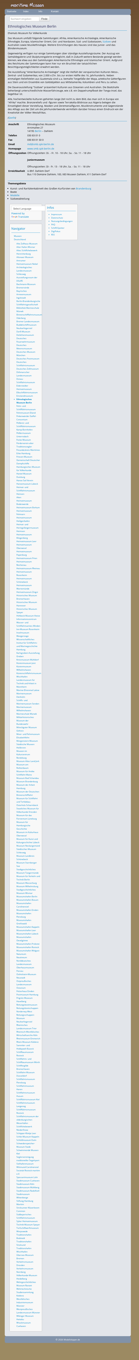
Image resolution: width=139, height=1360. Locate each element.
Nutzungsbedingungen (62, 221)
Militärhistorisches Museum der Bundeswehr (25, 720)
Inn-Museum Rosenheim (27, 629)
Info (40, 11)
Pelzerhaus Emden (25, 991)
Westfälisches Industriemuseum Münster (24, 1302)
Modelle (14, 195)
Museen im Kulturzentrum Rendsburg (23, 754)
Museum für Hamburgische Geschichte (23, 825)
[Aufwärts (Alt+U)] (115, 26)
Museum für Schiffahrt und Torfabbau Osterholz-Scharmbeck (27, 802)
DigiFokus (55, 231)
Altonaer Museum (24, 257)
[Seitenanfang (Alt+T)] (28, 228)
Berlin (38, 131)
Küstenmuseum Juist (26, 663)
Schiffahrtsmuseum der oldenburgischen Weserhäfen (27, 1120)
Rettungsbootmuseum (26, 1004)
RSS (53, 234)
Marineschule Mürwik (26, 713)
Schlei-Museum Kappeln (27, 1136)
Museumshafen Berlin (26, 896)
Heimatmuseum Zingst (27, 592)
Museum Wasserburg (26, 883)
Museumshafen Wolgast (27, 950)
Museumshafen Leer (26, 930)
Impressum (56, 214)
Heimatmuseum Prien (26, 558)
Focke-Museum (23, 439)
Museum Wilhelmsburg (27, 886)
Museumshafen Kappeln (27, 926)
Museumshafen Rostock (27, 947)
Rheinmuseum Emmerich (28, 1038)
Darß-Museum (23, 331)
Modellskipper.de (72, 1339)
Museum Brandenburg (27, 781)
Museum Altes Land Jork (27, 761)
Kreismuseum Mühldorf (27, 659)
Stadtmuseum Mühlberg (27, 1187)
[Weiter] (124, 26)
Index (26, 11)
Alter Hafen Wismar (25, 247)
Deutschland (20, 239)
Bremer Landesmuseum (27, 321)
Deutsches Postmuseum (27, 358)
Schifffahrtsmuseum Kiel (27, 1099)
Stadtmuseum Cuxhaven (27, 1180)
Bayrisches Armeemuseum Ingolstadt (23, 294)
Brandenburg (83, 188)
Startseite (11, 11)
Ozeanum (21, 987)
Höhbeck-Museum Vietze (28, 615)
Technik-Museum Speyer (28, 1224)
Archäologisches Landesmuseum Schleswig (24, 271)
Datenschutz (57, 217)
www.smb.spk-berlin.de (40, 148)
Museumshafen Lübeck (27, 933)
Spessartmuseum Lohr (27, 1177)
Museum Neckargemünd (28, 845)
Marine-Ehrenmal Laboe (27, 690)
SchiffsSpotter (57, 227)
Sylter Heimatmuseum (27, 1221)
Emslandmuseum (24, 395)
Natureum (21, 954)
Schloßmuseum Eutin (26, 1140)
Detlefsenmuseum (25, 335)
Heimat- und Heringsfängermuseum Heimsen (27, 528)
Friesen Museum (24, 456)
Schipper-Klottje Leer (26, 1133)
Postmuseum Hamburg (27, 994)
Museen (18, 236)
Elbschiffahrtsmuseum (27, 392)
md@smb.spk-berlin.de (40, 144)
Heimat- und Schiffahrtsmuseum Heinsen (25, 490)
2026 (60, 1339)
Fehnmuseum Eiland (26, 412)
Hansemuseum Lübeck (27, 483)
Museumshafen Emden (27, 910)
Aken (18, 497)
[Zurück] (119, 26)
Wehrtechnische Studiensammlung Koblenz (25, 1292)
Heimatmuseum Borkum (28, 507)
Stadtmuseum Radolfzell (27, 1190)
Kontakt (55, 11)
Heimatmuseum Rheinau (28, 568)
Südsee (107, 41)
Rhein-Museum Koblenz (27, 1042)
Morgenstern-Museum (27, 740)
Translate (23, 216)
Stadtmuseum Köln (25, 1184)
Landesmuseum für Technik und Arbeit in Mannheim (26, 683)
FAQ (53, 224)
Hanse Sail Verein (24, 480)
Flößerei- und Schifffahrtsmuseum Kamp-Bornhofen (26, 426)
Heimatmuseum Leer (26, 541)
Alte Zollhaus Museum (26, 243)
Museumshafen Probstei (27, 943)
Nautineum (21, 957)
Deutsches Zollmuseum (27, 368)
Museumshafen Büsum (27, 899)
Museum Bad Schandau (27, 778)
